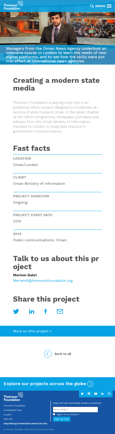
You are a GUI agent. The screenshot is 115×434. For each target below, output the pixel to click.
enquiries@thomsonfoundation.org (25, 423)
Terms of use (35, 429)
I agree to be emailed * (68, 414)
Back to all (63, 354)
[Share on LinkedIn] (32, 311)
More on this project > (32, 331)
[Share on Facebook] (46, 311)
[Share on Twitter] (60, 311)
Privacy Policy (48, 429)
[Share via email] (16, 311)
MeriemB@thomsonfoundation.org (43, 281)
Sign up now (62, 419)
